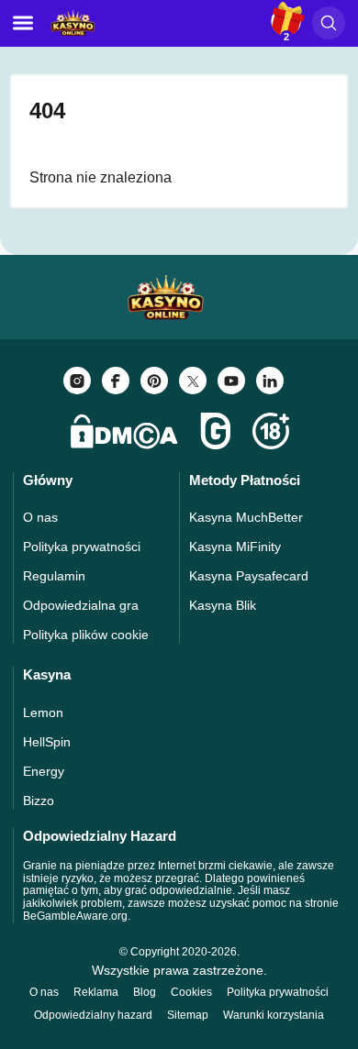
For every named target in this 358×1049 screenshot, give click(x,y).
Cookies (191, 992)
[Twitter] (193, 380)
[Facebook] (115, 380)
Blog (144, 992)
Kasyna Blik (222, 605)
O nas (40, 517)
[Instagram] (77, 380)
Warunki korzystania (273, 1015)
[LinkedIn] (270, 380)
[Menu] (23, 23)
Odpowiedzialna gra (81, 605)
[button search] (328, 22)
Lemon (43, 712)
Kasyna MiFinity (235, 546)
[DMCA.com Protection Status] (124, 431)
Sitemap (187, 1015)
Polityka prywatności (81, 546)
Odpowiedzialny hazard (93, 1015)
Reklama (95, 992)
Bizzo (38, 800)
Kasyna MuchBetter (246, 517)
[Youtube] (231, 380)
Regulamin (54, 576)
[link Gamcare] (215, 431)
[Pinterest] (154, 380)
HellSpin (47, 741)
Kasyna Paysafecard (248, 576)
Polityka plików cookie (86, 634)
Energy (43, 771)
